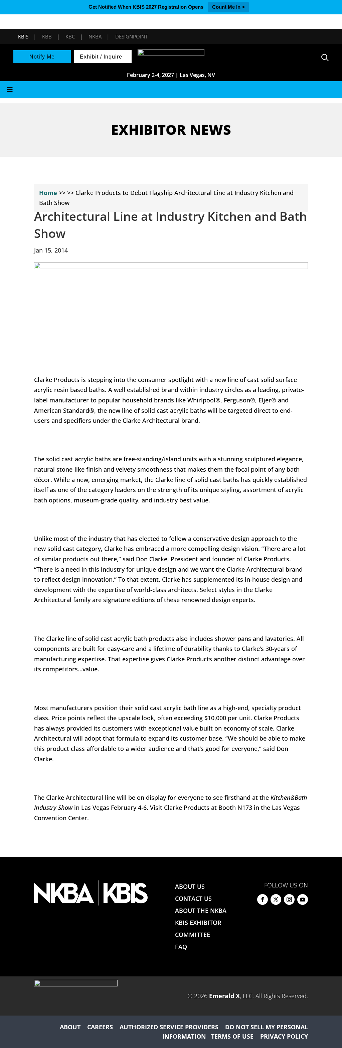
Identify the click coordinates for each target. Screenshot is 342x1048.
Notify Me (42, 57)
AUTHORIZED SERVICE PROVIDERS (169, 1027)
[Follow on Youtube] (302, 899)
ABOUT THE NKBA (200, 911)
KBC (70, 36)
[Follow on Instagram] (289, 899)
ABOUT (70, 1027)
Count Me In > (228, 7)
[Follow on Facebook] (262, 899)
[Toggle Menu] (171, 89)
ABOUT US (190, 886)
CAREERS (100, 1027)
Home (48, 193)
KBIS (23, 36)
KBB (47, 36)
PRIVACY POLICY (284, 1036)
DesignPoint (131, 36)
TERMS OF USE (232, 1036)
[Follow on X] (276, 899)
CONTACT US (193, 898)
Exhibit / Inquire (101, 57)
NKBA (95, 36)
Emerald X (224, 996)
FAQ (181, 947)
